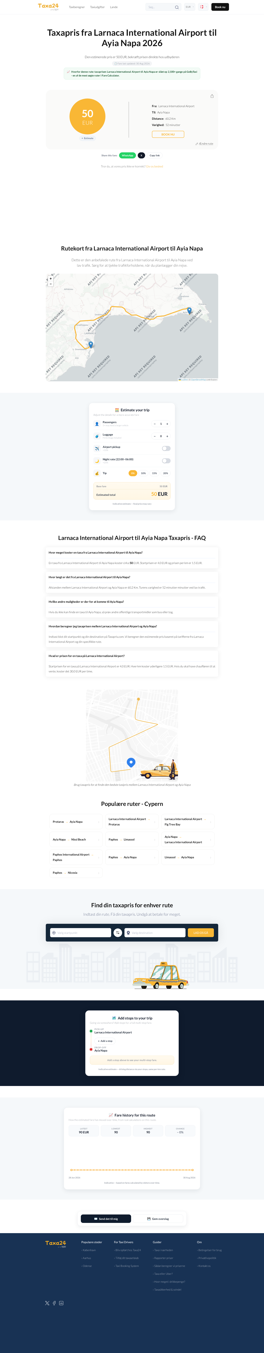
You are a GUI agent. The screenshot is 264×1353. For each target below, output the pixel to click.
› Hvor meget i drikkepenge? (169, 1281)
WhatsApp (127, 155)
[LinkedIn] (61, 1302)
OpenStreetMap (198, 379)
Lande (114, 7)
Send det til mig (106, 1218)
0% (133, 473)
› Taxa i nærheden (163, 1250)
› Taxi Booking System (126, 1265)
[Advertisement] (132, 204)
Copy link (155, 155)
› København (88, 1250)
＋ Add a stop (105, 1041)
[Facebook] (54, 1302)
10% (143, 473)
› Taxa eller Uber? (163, 1273)
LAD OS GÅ (201, 932)
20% (165, 473)
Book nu (220, 7)
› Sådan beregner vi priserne (169, 1265)
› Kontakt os (203, 1265)
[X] (47, 1302)
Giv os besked (154, 166)
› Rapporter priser (163, 1258)
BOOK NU (168, 134)
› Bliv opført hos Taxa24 (127, 1250)
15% (154, 473)
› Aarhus (86, 1258)
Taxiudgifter (97, 7)
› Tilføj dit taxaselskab (126, 1258)
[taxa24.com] (48, 7)
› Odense (86, 1265)
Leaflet (184, 379)
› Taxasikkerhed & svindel (167, 1289)
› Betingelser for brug (209, 1250)
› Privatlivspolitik (206, 1258)
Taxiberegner (77, 7)
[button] (91, 345)
